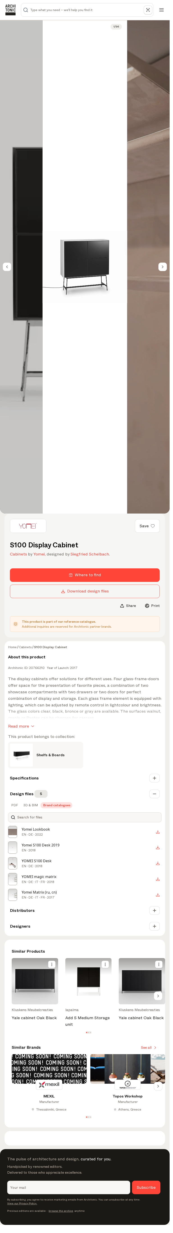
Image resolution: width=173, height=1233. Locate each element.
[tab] (14, 805)
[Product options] (51, 964)
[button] (86, 1032)
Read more (18, 726)
